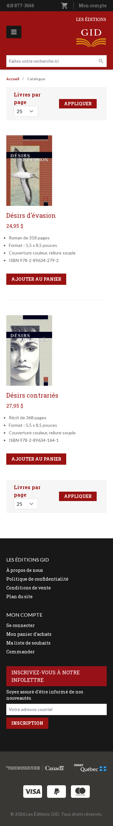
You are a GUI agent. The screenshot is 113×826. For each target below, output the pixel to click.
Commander (20, 652)
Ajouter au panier (36, 279)
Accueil (12, 78)
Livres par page (27, 98)
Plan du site (19, 596)
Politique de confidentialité (37, 579)
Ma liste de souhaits (28, 643)
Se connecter (20, 625)
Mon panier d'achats (28, 634)
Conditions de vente (28, 588)
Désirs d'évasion (31, 215)
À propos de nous (24, 570)
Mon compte (93, 5)
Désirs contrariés (32, 395)
